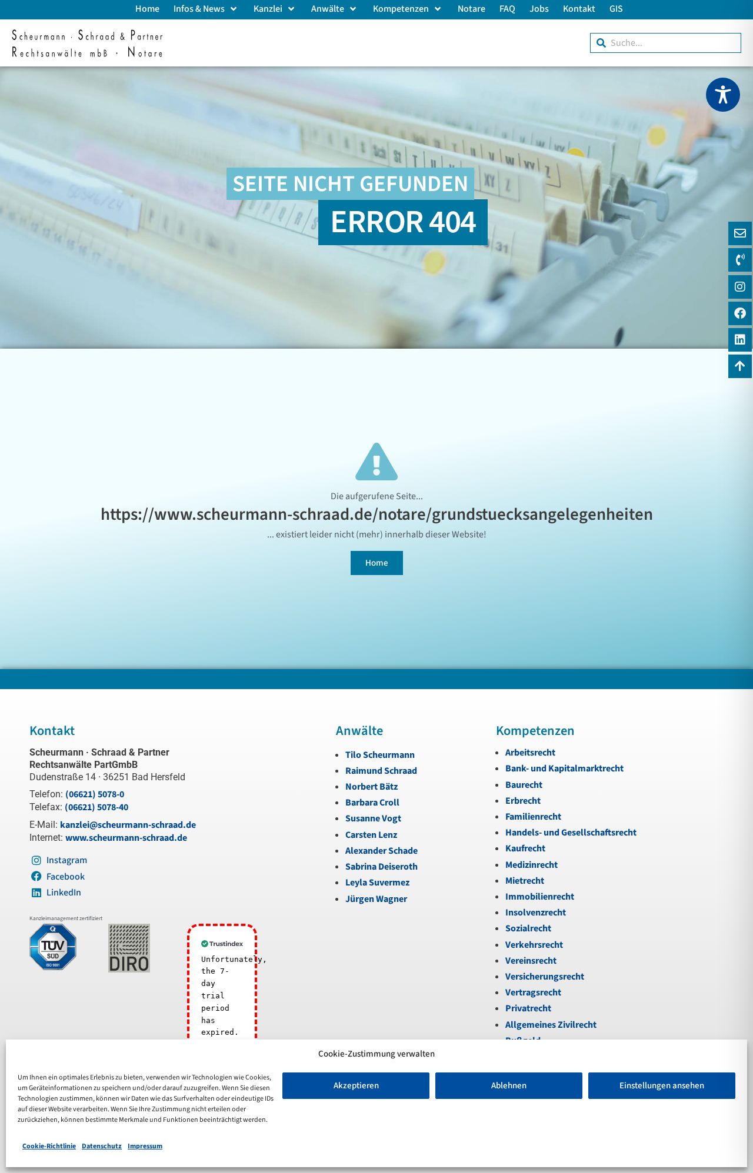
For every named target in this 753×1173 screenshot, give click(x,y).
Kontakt (579, 8)
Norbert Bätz (371, 786)
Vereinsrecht (531, 960)
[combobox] (665, 43)
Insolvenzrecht (535, 912)
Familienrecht (533, 816)
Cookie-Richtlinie (49, 1146)
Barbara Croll (372, 802)
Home (147, 8)
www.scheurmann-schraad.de (126, 837)
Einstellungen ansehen (661, 1086)
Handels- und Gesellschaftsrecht (571, 832)
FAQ (507, 8)
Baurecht (523, 784)
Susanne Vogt (373, 818)
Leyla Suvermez (377, 882)
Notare (471, 8)
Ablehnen (509, 1086)
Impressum (145, 1146)
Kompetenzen (401, 8)
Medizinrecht (531, 864)
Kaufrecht (525, 848)
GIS (616, 8)
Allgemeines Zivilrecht (551, 1024)
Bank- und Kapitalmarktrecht (564, 768)
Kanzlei (268, 8)
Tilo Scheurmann (380, 754)
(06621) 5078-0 (94, 794)
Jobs (539, 8)
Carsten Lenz (371, 834)
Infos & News (199, 8)
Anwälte (327, 8)
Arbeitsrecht (530, 752)
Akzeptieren (356, 1086)
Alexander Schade (381, 850)
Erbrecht (523, 800)
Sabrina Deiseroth (381, 866)
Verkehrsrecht (534, 944)
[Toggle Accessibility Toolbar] (723, 94)
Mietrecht (524, 880)
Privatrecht (528, 1008)
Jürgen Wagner (376, 899)
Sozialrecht (528, 928)
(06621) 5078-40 (96, 807)
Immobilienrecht (539, 896)
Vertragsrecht (533, 992)
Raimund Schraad (381, 770)
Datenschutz (102, 1146)
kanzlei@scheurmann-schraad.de (128, 824)
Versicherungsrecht (544, 976)
